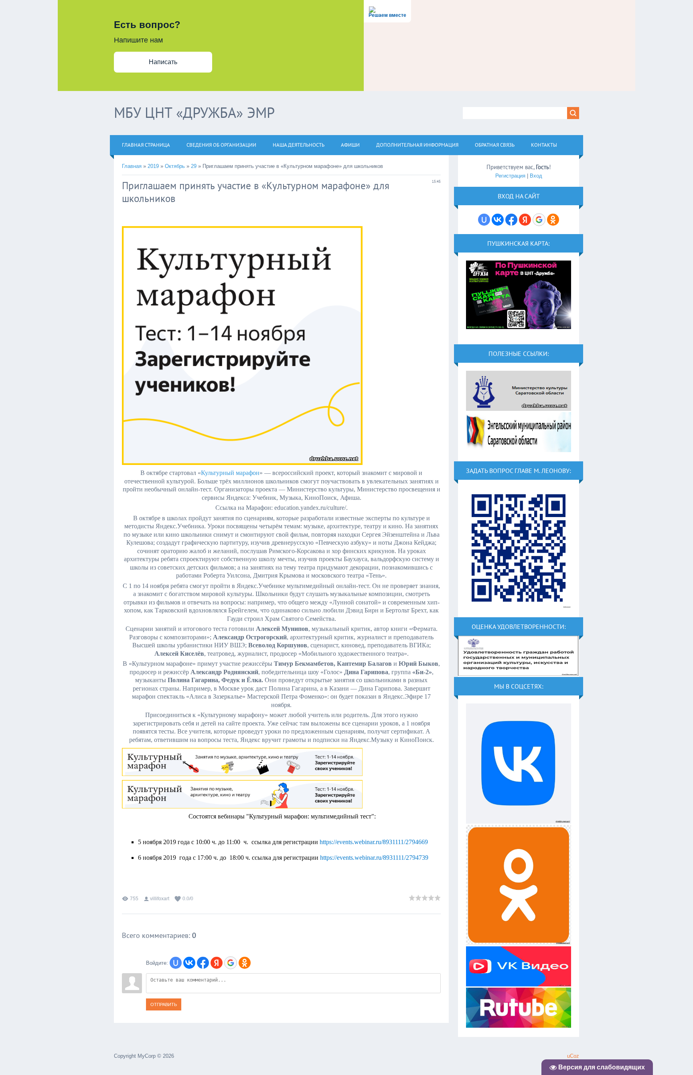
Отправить (163, 1004)
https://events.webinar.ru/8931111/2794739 (374, 857)
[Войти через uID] (176, 963)
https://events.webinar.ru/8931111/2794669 (374, 842)
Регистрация (510, 176)
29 (194, 166)
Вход (536, 176)
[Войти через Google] (230, 962)
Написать (163, 62)
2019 (153, 166)
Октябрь (175, 166)
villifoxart (159, 898)
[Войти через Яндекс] (217, 963)
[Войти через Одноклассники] (245, 963)
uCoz (573, 1056)
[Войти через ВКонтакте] (189, 963)
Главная (132, 166)
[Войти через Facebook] (203, 963)
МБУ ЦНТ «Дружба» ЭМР (194, 112)
